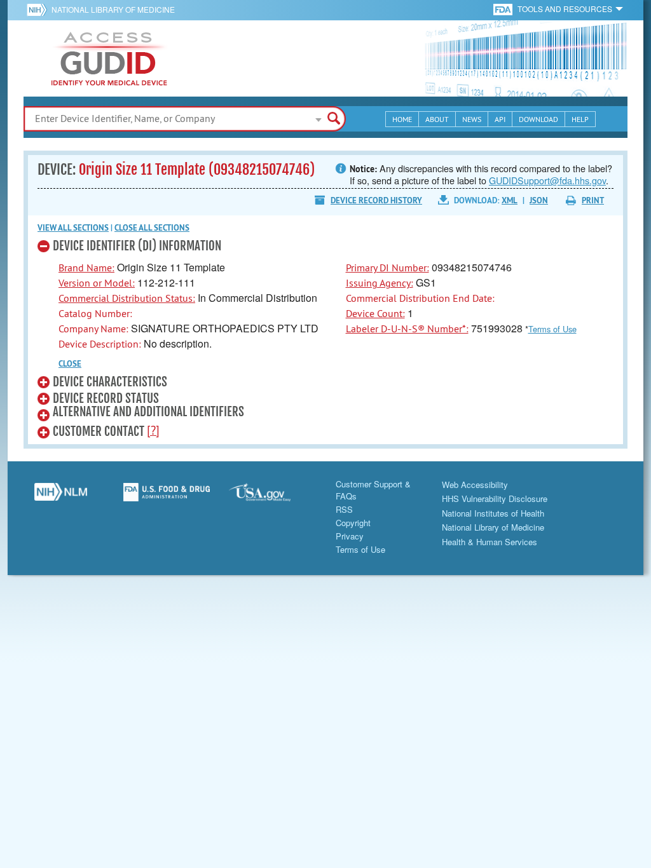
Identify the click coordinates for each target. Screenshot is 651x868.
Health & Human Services (489, 542)
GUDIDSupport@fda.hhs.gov (547, 180)
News (471, 119)
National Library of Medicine (113, 9)
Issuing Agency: (379, 282)
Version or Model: (96, 282)
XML (509, 200)
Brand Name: (86, 267)
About (437, 119)
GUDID (109, 58)
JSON (539, 200)
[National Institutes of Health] (39, 9)
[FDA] (503, 8)
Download (538, 119)
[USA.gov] (272, 497)
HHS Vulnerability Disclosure (494, 498)
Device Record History (376, 200)
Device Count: (375, 313)
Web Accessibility (475, 484)
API (500, 119)
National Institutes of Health (493, 513)
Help (580, 119)
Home (402, 119)
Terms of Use (552, 329)
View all (73, 227)
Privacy (350, 536)
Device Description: (99, 343)
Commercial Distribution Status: (126, 298)
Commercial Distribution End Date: (420, 298)
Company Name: (93, 328)
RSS (344, 509)
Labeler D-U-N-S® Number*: (407, 328)
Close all (151, 227)
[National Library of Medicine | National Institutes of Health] (60, 497)
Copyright (353, 523)
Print (593, 200)
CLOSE (69, 363)
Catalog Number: (95, 313)
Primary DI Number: (387, 267)
